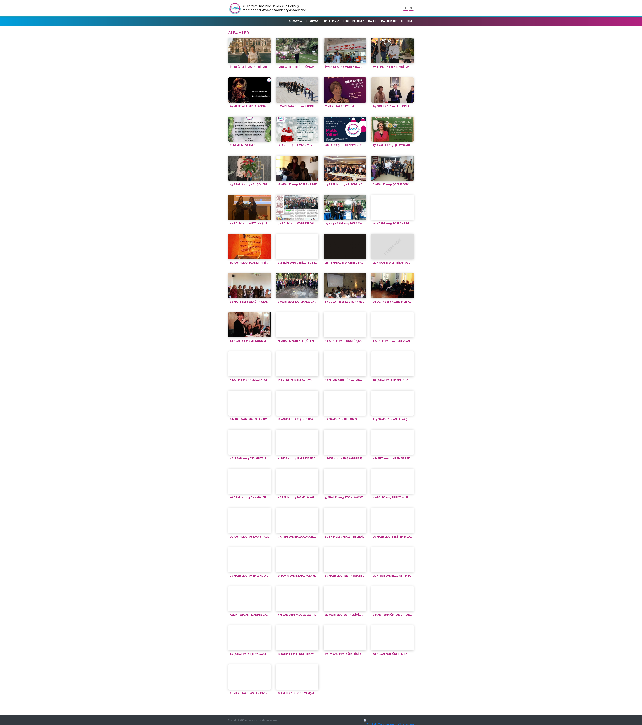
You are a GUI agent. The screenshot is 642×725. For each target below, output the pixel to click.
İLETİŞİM (406, 21)
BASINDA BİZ (389, 21)
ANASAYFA (295, 21)
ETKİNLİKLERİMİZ (353, 21)
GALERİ (372, 21)
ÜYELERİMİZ (331, 21)
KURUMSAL (313, 21)
